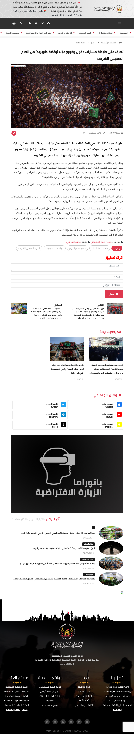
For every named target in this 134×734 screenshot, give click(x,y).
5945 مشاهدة (95, 133)
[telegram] (63, 721)
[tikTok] (47, 721)
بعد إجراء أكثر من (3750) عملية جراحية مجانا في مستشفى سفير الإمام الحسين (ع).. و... (57, 563)
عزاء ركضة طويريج (54, 248)
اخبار (93, 42)
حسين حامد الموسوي (101, 242)
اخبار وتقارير (79, 42)
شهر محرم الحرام (77, 248)
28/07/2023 (114, 133)
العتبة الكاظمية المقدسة (16, 691)
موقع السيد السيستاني (50, 687)
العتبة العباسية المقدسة (17, 705)
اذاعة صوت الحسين (84, 705)
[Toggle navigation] (119, 23)
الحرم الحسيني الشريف (29, 248)
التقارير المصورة (87, 559)
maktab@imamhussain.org (117, 691)
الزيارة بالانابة (84, 687)
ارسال (111, 294)
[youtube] (36, 23)
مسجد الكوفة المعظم (17, 710)
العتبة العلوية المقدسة (16, 687)
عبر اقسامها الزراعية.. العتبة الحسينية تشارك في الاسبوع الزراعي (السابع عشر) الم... (58, 533)
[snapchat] (55, 721)
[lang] (14, 23)
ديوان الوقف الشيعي (50, 691)
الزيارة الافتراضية (84, 696)
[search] (21, 23)
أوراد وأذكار (83, 700)
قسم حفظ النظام (100, 248)
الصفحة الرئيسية (109, 42)
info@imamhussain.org (117, 687)
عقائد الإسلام (88, 544)
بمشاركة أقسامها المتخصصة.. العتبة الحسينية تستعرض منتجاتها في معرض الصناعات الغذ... (54, 579)
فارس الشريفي (73, 242)
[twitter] (42, 23)
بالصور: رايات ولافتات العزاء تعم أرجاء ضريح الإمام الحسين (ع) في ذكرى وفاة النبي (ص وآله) (67, 369)
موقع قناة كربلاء (50, 705)
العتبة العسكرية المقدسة (16, 700)
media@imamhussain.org (117, 696)
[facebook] (48, 23)
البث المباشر (84, 691)
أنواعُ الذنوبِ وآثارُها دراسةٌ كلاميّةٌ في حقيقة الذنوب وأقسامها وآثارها (64, 548)
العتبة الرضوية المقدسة (16, 696)
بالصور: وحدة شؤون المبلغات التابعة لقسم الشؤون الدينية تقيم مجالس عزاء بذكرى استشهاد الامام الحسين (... (106, 369)
